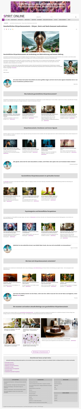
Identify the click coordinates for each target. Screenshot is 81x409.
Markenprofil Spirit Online (33, 395)
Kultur (55, 19)
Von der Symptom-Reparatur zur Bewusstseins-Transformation (28, 115)
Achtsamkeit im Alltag (9, 367)
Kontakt (30, 397)
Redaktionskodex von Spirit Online (34, 388)
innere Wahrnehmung (37, 267)
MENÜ (3, 20)
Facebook (56, 395)
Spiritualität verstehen (9, 362)
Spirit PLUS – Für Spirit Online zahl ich (35, 400)
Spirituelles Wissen (8, 370)
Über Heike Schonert (32, 391)
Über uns (30, 390)
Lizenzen (55, 388)
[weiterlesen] (12, 119)
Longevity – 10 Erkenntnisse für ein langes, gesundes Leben (68, 283)
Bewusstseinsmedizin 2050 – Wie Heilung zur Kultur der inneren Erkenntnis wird (49, 115)
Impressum (56, 385)
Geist (18, 295)
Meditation (34, 19)
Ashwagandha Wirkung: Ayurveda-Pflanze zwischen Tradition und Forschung (31, 345)
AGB (55, 387)
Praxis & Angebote (62, 19)
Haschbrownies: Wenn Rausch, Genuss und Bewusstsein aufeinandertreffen (56, 338)
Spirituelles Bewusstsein (9, 364)
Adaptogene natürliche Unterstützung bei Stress (68, 149)
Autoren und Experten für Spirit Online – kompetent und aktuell (39, 383)
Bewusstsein (27, 19)
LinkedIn (55, 398)
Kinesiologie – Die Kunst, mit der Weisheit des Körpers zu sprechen (12, 283)
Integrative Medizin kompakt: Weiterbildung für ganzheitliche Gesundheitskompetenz (68, 115)
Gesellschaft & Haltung (47, 19)
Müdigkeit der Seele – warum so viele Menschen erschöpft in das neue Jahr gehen (30, 149)
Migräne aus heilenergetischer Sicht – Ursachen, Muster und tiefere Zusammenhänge (48, 149)
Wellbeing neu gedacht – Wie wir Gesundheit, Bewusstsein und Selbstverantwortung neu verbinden (11, 115)
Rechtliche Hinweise (57, 381)
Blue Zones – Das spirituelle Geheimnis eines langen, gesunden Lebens (49, 283)
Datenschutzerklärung (58, 383)
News (9, 19)
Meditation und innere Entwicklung (11, 365)
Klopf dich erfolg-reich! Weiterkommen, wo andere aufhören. (30, 283)
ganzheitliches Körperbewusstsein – (27, 312)
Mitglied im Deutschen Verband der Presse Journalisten (38, 402)
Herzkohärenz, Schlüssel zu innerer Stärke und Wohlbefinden (30, 232)
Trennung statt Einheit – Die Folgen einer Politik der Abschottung (14, 384)
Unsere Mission (14, 19)
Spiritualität (20, 19)
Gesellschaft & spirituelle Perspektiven (12, 371)
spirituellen (7, 181)
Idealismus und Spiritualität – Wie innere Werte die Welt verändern (15, 389)
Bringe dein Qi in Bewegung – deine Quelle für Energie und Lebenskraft (12, 330)
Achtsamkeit (39, 19)
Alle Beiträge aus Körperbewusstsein (40, 352)
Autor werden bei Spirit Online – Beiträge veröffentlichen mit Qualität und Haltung (40, 386)
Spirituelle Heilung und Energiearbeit (12, 368)
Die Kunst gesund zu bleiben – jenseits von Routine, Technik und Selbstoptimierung (49, 197)
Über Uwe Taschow (32, 393)
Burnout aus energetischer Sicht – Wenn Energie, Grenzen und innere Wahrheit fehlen (11, 149)
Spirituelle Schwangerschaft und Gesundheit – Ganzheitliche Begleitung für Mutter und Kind (30, 197)
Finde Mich (31, 398)
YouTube (55, 396)
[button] (4, 29)
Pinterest (55, 400)
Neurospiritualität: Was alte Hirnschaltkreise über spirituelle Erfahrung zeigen (11, 232)
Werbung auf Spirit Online (33, 381)
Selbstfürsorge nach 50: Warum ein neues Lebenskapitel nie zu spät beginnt (12, 345)
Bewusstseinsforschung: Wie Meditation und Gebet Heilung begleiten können (11, 197)
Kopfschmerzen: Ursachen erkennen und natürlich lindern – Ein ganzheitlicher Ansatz (30, 330)
